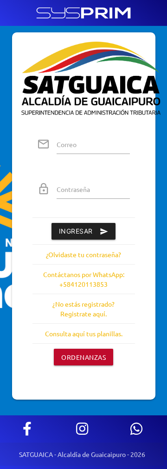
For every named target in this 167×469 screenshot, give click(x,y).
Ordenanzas (83, 357)
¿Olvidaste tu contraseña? (83, 254)
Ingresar (76, 231)
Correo (67, 144)
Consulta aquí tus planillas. (83, 333)
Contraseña (73, 189)
